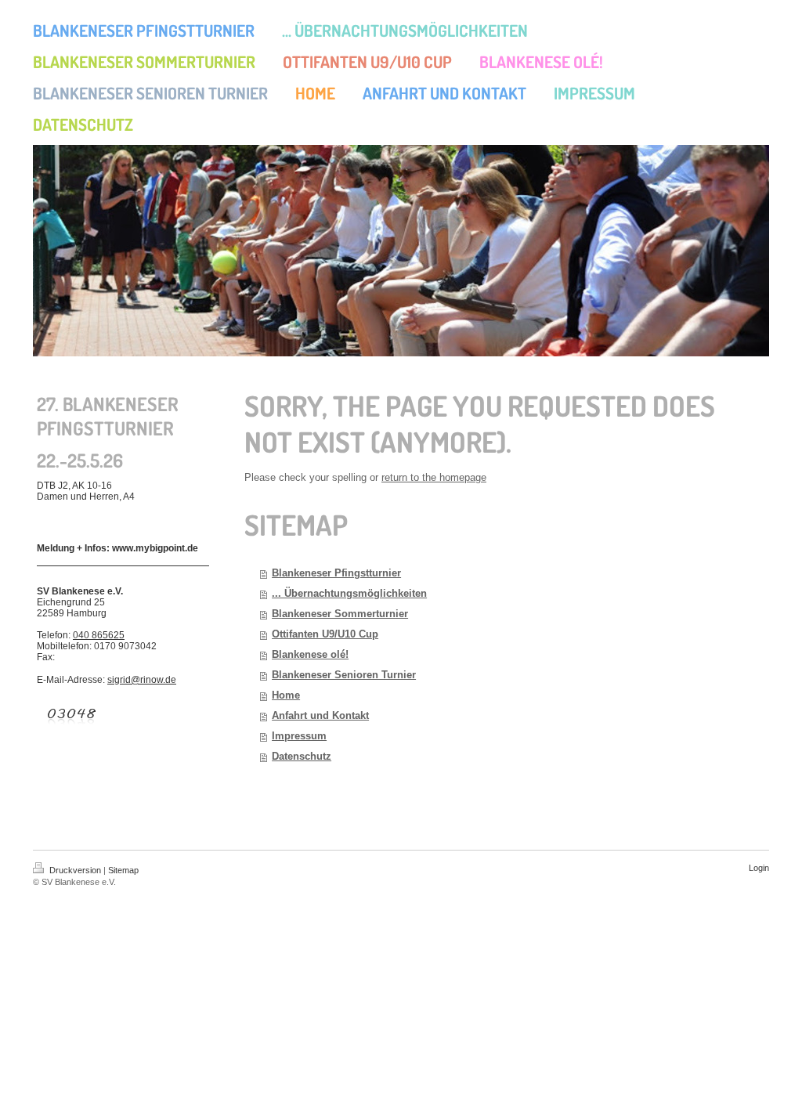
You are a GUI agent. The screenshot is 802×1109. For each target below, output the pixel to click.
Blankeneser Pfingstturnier (336, 573)
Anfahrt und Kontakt (320, 715)
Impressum (299, 736)
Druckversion (75, 870)
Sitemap (123, 870)
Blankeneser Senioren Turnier (344, 675)
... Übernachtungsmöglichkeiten (349, 593)
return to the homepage (433, 477)
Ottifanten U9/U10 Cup (325, 634)
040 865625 (99, 635)
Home (286, 695)
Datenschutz (301, 756)
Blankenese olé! (310, 654)
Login (759, 867)
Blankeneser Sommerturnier (340, 614)
